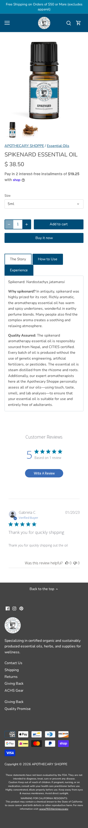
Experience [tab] (19, 270)
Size (8, 196)
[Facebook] (7, 608)
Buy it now (44, 237)
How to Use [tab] (47, 259)
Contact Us (13, 663)
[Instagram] (14, 608)
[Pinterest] (21, 608)
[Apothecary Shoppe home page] (44, 22)
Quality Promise (18, 708)
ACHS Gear (14, 690)
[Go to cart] (78, 23)
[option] (12, 130)
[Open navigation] (7, 23)
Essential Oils (58, 145)
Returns (11, 676)
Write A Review (44, 473)
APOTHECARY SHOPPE (24, 145)
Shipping (12, 670)
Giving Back (14, 683)
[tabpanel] (44, 343)
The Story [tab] (18, 259)
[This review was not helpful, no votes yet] (74, 563)
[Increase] (26, 224)
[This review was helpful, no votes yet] (66, 563)
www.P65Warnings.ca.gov (53, 809)
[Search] (69, 23)
